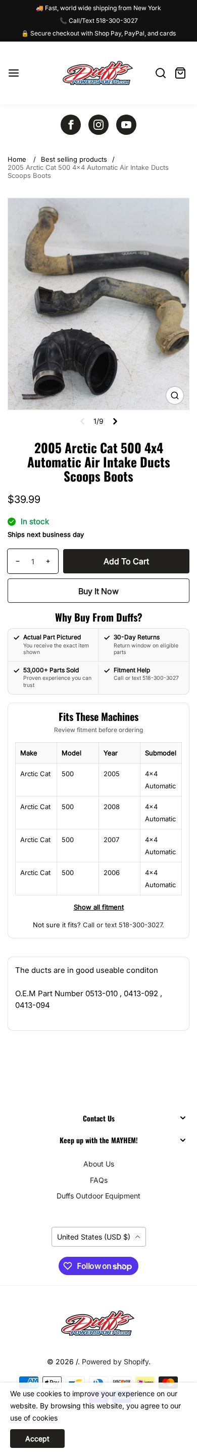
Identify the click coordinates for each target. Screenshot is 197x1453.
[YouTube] (126, 125)
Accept (37, 1438)
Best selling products (74, 159)
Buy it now (98, 591)
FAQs (99, 1180)
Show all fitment (99, 907)
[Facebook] (71, 125)
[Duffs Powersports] (98, 1323)
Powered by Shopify (115, 1361)
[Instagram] (98, 125)
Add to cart (126, 561)
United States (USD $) (94, 1236)
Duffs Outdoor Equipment (98, 1195)
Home (17, 159)
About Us (98, 1163)
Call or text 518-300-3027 (122, 925)
